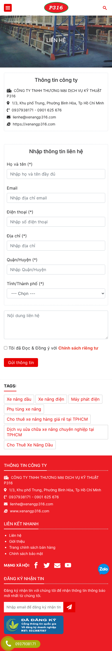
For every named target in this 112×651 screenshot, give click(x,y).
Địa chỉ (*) (17, 235)
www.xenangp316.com (29, 511)
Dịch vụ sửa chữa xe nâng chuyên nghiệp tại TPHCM (50, 432)
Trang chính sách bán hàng (32, 547)
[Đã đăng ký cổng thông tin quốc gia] (34, 624)
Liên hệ (15, 535)
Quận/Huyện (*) (22, 259)
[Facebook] (36, 565)
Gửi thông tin (21, 362)
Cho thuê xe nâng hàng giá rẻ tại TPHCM (47, 419)
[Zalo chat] (103, 570)
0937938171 (23, 110)
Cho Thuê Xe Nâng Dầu (30, 444)
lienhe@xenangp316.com (34, 117)
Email (12, 188)
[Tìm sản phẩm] (104, 7)
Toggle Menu (8, 8)
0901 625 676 (49, 110)
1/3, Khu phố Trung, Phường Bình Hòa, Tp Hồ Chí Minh (55, 490)
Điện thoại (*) (20, 211)
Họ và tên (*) (20, 164)
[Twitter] (46, 565)
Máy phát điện (85, 399)
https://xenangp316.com (34, 124)
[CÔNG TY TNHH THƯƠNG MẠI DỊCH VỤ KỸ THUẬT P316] (56, 8)
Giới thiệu (17, 541)
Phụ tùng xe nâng (24, 409)
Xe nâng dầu (19, 399)
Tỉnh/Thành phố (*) (25, 283)
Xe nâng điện (51, 399)
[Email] (57, 565)
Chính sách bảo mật (26, 553)
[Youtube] (68, 565)
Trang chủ (12, 21)
